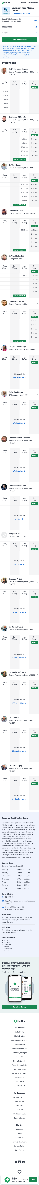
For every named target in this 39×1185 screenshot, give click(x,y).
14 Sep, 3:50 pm (18, 612)
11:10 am (4, 91)
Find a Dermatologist (19, 1065)
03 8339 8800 (10, 897)
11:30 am (4, 99)
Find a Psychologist (19, 1053)
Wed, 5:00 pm (18, 423)
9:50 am (24, 143)
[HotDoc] (5, 2)
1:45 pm (34, 242)
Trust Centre (19, 1150)
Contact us (19, 1138)
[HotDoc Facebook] (16, 1162)
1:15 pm (34, 234)
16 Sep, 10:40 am (18, 658)
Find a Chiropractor (19, 1048)
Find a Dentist (19, 1036)
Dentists (19, 1105)
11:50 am (4, 107)
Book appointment (20, 39)
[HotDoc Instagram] (23, 1162)
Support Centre (19, 1118)
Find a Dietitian (19, 1057)
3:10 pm (24, 197)
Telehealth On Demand (19, 1073)
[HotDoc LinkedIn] (19, 1162)
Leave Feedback (19, 1086)
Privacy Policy (19, 1146)
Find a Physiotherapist (19, 1040)
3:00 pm (34, 325)
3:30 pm (34, 337)
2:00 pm (34, 246)
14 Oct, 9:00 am (18, 799)
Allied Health (19, 1101)
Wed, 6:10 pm (18, 471)
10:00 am (24, 147)
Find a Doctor (19, 1032)
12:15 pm (34, 230)
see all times (19, 159)
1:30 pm (34, 238)
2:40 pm (24, 275)
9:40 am (24, 139)
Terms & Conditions (19, 1142)
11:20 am (4, 95)
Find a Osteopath (19, 1061)
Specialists (19, 1110)
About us (19, 1129)
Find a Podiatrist (20, 1044)
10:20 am (24, 155)
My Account (19, 1077)
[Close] (2, 1179)
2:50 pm (34, 321)
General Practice (19, 1097)
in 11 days (18, 564)
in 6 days (18, 519)
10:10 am (24, 151)
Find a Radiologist (19, 1069)
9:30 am (34, 143)
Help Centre (19, 1082)
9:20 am (34, 139)
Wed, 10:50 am (18, 378)
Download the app (19, 1007)
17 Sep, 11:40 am (18, 703)
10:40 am (24, 192)
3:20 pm (24, 201)
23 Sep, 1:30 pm (18, 751)
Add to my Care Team (22, 14)
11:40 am (4, 103)
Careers (19, 1133)
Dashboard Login (19, 1114)
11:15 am (24, 230)
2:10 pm (34, 287)
